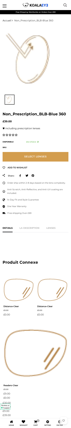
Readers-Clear (10, 385)
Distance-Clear (11, 306)
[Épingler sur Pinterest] (33, 175)
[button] (10, 135)
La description (29, 228)
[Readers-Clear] (35, 351)
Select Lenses (35, 156)
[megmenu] (9, 5)
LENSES (50, 228)
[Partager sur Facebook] (20, 175)
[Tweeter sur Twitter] (27, 175)
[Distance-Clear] (18, 289)
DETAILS (8, 228)
